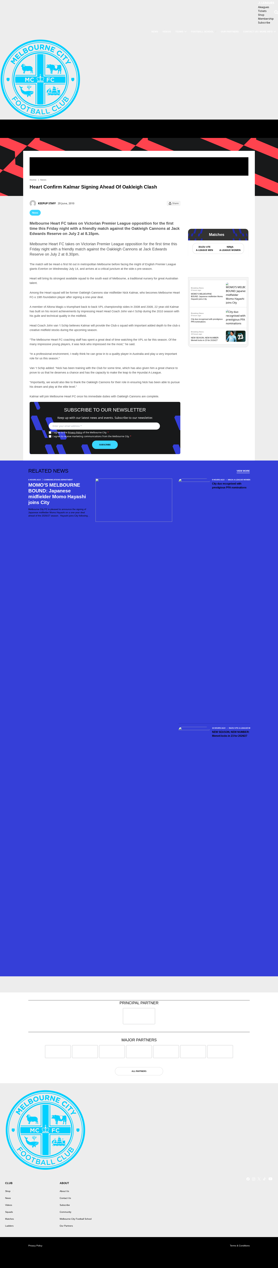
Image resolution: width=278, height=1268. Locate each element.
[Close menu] (268, 1258)
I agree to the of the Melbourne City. (81, 432)
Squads (9, 1212)
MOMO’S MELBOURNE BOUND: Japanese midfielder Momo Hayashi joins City (207, 296)
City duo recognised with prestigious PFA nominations (229, 485)
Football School (202, 31)
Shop (7, 1191)
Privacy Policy (75, 432)
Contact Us (65, 1198)
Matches (9, 1219)
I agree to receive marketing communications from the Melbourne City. (92, 436)
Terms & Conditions (240, 1245)
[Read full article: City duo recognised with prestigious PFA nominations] (236, 317)
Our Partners (230, 31)
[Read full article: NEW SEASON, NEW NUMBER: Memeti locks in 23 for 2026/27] (236, 336)
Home (33, 179)
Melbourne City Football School (76, 1219)
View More (243, 471)
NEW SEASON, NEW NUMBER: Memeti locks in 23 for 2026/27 (230, 734)
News (154, 31)
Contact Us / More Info (258, 31)
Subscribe (105, 445)
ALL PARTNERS (139, 1071)
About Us (64, 1191)
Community (65, 1212)
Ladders (9, 1225)
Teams (179, 31)
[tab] (204, 248)
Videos (166, 31)
